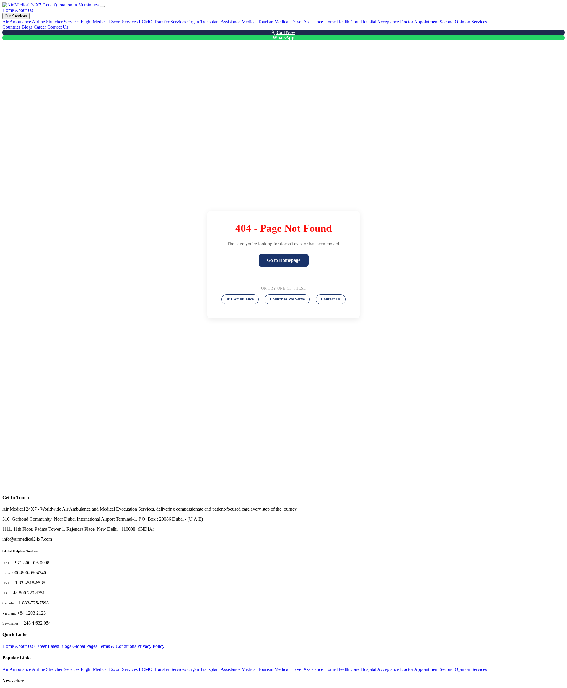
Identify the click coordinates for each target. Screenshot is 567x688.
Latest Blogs (59, 646)
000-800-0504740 (29, 572)
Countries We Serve (287, 299)
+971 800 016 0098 (30, 562)
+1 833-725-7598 (32, 602)
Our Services (16, 16)
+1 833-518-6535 (28, 582)
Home (8, 10)
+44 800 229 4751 (27, 592)
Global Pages (84, 646)
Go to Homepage (283, 260)
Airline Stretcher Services (55, 21)
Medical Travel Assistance (298, 21)
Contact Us (57, 27)
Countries (11, 27)
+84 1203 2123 (31, 612)
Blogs (27, 27)
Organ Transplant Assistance (213, 21)
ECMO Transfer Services (162, 21)
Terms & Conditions (117, 646)
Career (40, 27)
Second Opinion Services (463, 21)
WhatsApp (283, 37)
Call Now (285, 32)
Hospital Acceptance (380, 21)
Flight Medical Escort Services (109, 21)
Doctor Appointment (419, 21)
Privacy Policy (150, 646)
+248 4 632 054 (36, 622)
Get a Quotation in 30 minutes (71, 4)
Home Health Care (341, 21)
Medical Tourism (257, 21)
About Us (24, 10)
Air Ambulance (16, 21)
